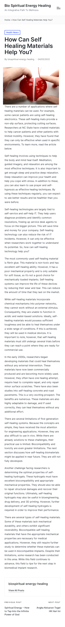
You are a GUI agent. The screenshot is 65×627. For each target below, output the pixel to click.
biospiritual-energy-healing (28, 584)
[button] (16, 590)
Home (7, 20)
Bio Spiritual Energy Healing (28, 6)
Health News (12, 32)
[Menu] (58, 8)
